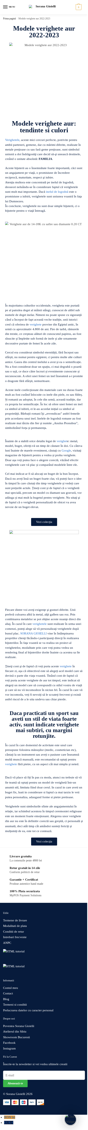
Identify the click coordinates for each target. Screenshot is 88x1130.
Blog (6, 999)
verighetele (40, 623)
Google (66, 450)
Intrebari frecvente (15, 937)
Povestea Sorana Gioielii (18, 1026)
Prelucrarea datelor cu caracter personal (28, 1010)
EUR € (8, 1122)
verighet (62, 441)
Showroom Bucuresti (16, 1037)
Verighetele (12, 140)
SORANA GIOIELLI (33, 633)
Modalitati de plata (15, 925)
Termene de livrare (15, 920)
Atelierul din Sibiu (14, 1031)
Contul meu (10, 987)
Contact (8, 993)
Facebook (9, 1042)
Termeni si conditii (15, 1004)
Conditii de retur (13, 931)
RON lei (9, 1117)
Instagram (9, 1048)
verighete (36, 324)
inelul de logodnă (57, 191)
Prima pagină (9, 18)
